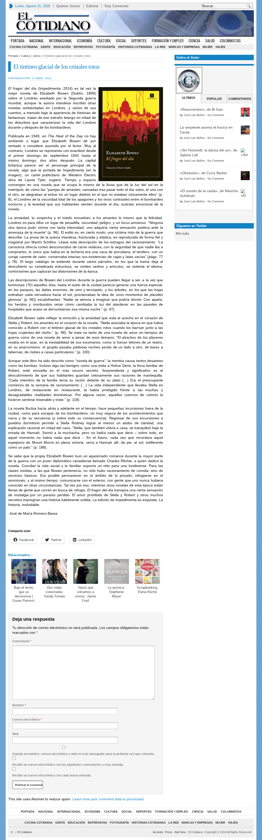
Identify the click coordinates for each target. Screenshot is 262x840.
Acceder (158, 832)
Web (15, 734)
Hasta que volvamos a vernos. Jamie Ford (85, 594)
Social (121, 40)
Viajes (220, 46)
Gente (45, 46)
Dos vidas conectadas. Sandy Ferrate (54, 592)
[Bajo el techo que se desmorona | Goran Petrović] (23, 571)
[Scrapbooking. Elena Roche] (147, 571)
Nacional (36, 40)
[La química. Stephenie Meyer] (116, 571)
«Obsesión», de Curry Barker (203, 173)
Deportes (139, 40)
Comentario (21, 641)
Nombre (19, 705)
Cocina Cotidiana (24, 46)
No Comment (216, 115)
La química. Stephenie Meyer (116, 592)
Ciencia (194, 40)
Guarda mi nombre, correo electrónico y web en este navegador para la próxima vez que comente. (83, 754)
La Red (160, 46)
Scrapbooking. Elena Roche (147, 590)
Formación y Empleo (167, 40)
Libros (37, 55)
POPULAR (214, 99)
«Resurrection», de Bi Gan (201, 109)
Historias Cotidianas (135, 46)
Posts (168, 832)
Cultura (104, 40)
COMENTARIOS (239, 99)
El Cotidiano (23, 832)
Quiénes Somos (68, 6)
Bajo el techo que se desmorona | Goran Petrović (24, 594)
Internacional (60, 40)
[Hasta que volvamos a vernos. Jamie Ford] (85, 571)
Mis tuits (182, 233)
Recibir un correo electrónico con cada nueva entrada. (51, 775)
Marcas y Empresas (184, 46)
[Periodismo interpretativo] (131, 23)
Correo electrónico (27, 719)
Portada (17, 40)
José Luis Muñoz (194, 115)
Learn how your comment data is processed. (108, 799)
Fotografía (105, 46)
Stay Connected (116, 6)
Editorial (92, 6)
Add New (180, 832)
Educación (62, 46)
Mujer (207, 46)
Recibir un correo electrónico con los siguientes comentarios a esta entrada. (68, 764)
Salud (210, 40)
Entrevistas (83, 46)
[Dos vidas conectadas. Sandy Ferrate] (54, 571)
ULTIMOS (188, 98)
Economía (84, 40)
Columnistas (230, 40)
